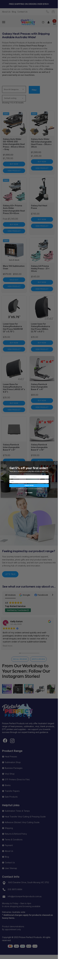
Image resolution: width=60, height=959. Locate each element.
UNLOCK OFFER (29, 485)
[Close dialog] (55, 463)
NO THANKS (29, 492)
